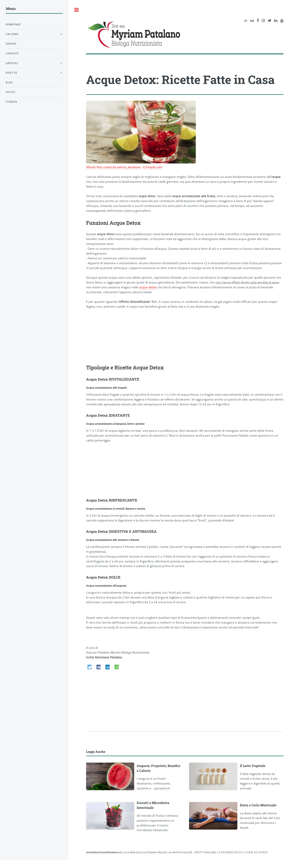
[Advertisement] (180, 337)
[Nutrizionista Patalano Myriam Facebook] (258, 21)
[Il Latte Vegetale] (214, 776)
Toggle (76, 10)
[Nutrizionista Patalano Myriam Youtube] (281, 21)
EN (252, 21)
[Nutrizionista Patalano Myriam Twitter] (269, 21)
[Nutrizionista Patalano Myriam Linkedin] (275, 21)
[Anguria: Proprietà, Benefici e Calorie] (111, 776)
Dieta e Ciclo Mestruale (258, 805)
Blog (9, 82)
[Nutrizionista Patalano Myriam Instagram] (263, 21)
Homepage (13, 24)
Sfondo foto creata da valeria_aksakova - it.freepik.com (124, 167)
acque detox (148, 287)
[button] (89, 667)
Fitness (11, 101)
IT (245, 21)
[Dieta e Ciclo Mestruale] (214, 816)
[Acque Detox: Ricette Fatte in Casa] (141, 132)
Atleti (10, 91)
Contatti (12, 53)
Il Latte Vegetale (252, 766)
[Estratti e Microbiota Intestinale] (111, 816)
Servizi (11, 43)
